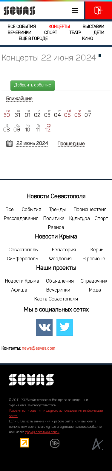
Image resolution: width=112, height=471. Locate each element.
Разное (56, 227)
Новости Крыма (22, 281)
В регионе (94, 259)
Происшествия (90, 209)
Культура (79, 218)
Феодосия (60, 259)
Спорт (50, 33)
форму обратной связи (42, 432)
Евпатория (64, 250)
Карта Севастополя (56, 299)
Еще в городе (33, 39)
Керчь (96, 250)
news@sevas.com (38, 348)
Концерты (59, 27)
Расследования (21, 218)
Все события (22, 27)
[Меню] (42, 10)
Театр (75, 33)
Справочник (94, 281)
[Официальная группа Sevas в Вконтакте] (44, 327)
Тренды (57, 209)
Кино (87, 39)
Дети (99, 33)
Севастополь (23, 250)
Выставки (93, 27)
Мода (95, 290)
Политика (54, 218)
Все (10, 209)
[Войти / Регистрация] (98, 10)
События (31, 209)
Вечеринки (19, 33)
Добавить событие (32, 85)
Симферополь (22, 259)
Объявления (60, 281)
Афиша (19, 290)
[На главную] (18, 10)
